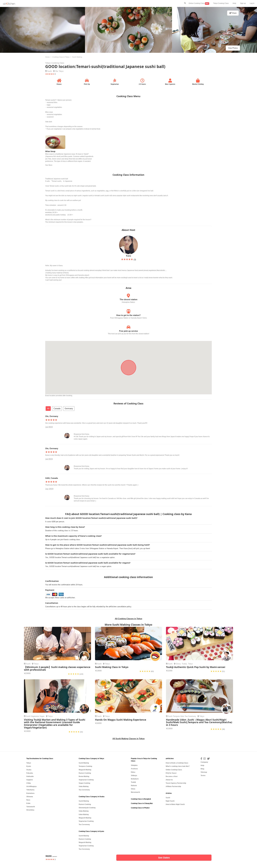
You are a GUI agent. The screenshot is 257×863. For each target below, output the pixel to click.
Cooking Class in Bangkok (141, 799)
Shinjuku (134, 765)
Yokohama (30, 790)
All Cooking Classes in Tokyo (128, 618)
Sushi (49, 71)
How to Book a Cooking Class (177, 763)
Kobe (28, 803)
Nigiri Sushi (170, 801)
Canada (57, 408)
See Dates (164, 857)
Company (204, 762)
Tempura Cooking (85, 766)
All (48, 408)
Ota (56, 71)
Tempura (176, 716)
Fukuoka (29, 773)
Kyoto (28, 766)
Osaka (28, 770)
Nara (28, 800)
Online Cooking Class (199, 3)
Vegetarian (35, 716)
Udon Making (84, 814)
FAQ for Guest (171, 773)
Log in (252, 3)
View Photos (233, 48)
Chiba (28, 783)
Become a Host (171, 776)
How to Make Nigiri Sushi (175, 804)
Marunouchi (135, 792)
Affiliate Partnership (173, 786)
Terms (203, 775)
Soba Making (83, 786)
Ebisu (133, 772)
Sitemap (204, 772)
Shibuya (134, 775)
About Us (169, 780)
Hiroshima (30, 810)
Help (234, 3)
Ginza (178, 664)
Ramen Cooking (85, 773)
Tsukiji (184, 664)
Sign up (243, 3)
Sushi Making (84, 763)
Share (234, 13)
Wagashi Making (85, 770)
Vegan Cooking (84, 783)
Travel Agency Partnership (176, 783)
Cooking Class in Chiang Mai (142, 803)
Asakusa (134, 769)
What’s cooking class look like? (178, 766)
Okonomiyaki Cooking (87, 808)
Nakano (134, 785)
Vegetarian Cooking (86, 780)
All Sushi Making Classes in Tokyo (128, 738)
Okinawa (29, 797)
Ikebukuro (135, 779)
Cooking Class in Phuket (140, 808)
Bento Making (84, 776)
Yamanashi (30, 807)
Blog (202, 769)
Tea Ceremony (190, 716)
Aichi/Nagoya (31, 786)
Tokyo (61, 71)
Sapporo (29, 780)
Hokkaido (30, 776)
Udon (182, 716)
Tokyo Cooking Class (221, 3)
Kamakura (30, 793)
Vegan (42, 716)
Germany (69, 408)
